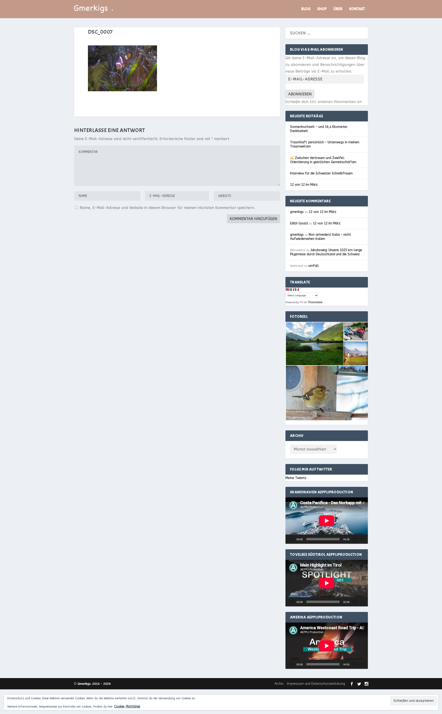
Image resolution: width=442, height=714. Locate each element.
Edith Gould (299, 223)
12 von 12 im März (304, 185)
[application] (326, 520)
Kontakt (357, 9)
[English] (287, 289)
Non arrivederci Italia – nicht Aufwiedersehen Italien (320, 237)
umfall (313, 266)
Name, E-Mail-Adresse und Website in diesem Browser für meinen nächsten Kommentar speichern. (167, 208)
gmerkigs (297, 212)
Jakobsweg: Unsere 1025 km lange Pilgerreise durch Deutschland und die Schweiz (326, 252)
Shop (322, 9)
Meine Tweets (295, 478)
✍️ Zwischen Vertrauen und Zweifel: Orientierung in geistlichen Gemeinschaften (323, 160)
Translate (315, 302)
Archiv (278, 684)
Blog (305, 9)
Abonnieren (300, 94)
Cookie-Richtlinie (127, 706)
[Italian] (297, 289)
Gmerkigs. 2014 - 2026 (94, 683)
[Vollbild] (362, 539)
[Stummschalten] (355, 539)
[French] (292, 289)
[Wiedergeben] (292, 539)
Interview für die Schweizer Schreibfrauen (321, 173)
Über (338, 9)
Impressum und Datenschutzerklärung (316, 684)
